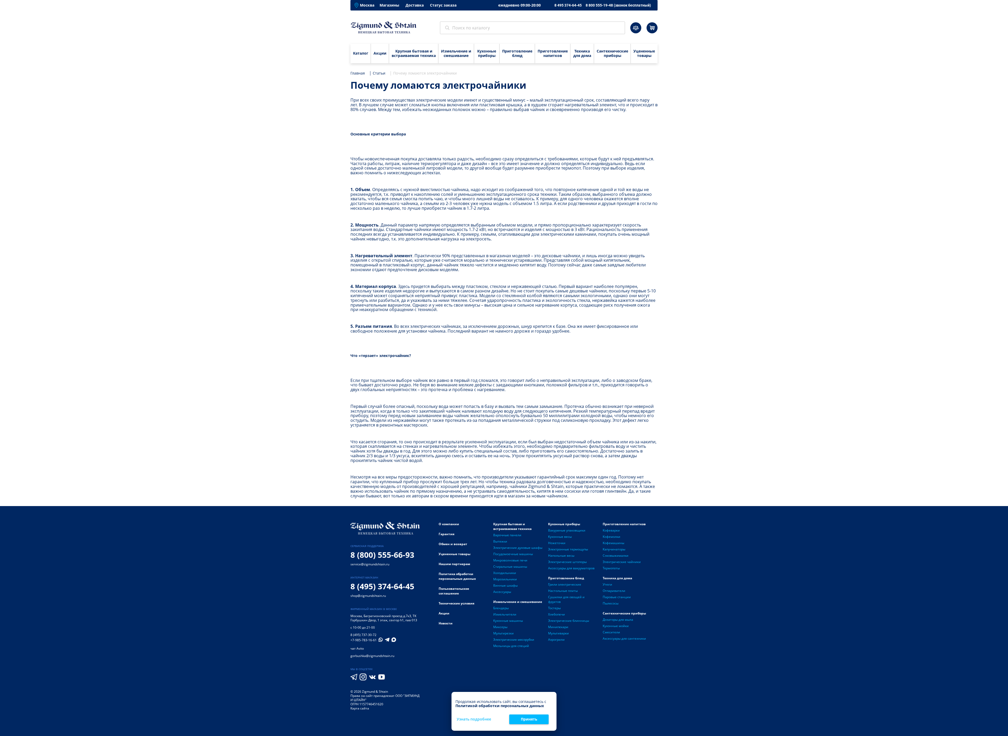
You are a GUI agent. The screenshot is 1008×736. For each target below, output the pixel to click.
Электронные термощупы (568, 549)
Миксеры (500, 627)
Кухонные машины (508, 620)
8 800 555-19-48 (618, 5)
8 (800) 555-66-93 (382, 554)
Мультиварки (558, 633)
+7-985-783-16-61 (363, 640)
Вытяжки (500, 541)
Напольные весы (561, 555)
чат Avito (357, 648)
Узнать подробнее (474, 719)
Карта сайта (359, 708)
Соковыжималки (615, 555)
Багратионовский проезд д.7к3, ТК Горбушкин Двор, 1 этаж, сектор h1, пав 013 (383, 618)
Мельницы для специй (511, 646)
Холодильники (504, 573)
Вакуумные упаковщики (566, 530)
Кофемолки (611, 536)
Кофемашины (613, 543)
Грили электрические (564, 584)
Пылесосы (610, 603)
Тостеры (554, 608)
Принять (529, 719)
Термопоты (611, 568)
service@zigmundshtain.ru (369, 564)
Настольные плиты (563, 590)
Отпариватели (614, 590)
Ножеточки (556, 543)
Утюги (607, 584)
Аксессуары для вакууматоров (571, 568)
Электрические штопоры (567, 562)
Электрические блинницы (568, 620)
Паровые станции (617, 597)
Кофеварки (611, 530)
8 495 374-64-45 (568, 5)
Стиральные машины (510, 566)
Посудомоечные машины (513, 554)
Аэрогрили (556, 639)
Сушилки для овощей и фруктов (566, 599)
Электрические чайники (622, 562)
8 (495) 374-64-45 (382, 586)
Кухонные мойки (616, 626)
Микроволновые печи (510, 560)
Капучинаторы (614, 549)
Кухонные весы (560, 536)
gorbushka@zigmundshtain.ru (372, 656)
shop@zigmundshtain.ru (368, 595)
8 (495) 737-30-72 (363, 635)
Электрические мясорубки (513, 639)
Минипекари (558, 627)
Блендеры (501, 608)
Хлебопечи (556, 614)
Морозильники (505, 579)
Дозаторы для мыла (618, 619)
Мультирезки (503, 633)
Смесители (611, 632)
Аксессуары (502, 592)
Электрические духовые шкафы (517, 547)
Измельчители (504, 614)
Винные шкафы (505, 585)
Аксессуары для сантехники (624, 638)
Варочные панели (507, 535)
